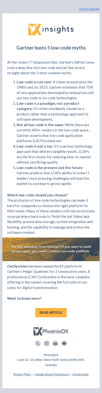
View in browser (89, 9)
